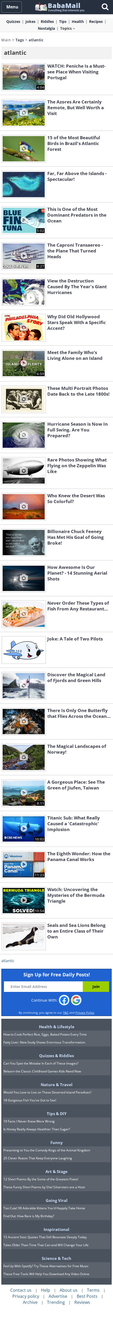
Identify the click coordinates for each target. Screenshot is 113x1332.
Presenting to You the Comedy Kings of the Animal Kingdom (46, 1150)
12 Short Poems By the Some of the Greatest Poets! (40, 1179)
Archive (30, 1302)
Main (6, 39)
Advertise (58, 1296)
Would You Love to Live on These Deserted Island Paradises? (47, 1092)
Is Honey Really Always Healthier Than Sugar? (36, 1129)
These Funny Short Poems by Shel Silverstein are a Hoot (44, 1187)
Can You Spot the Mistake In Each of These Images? (40, 1063)
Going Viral (57, 1200)
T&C (66, 1013)
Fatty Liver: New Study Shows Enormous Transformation (44, 1042)
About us (69, 1290)
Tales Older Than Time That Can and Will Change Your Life (46, 1245)
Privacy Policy (84, 1013)
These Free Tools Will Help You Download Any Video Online (46, 1274)
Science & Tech (56, 1258)
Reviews (82, 1302)
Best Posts (87, 1296)
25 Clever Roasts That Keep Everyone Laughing (37, 1158)
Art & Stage (56, 1171)
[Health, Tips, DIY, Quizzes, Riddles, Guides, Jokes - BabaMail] (59, 6)
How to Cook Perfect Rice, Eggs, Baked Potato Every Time (45, 1034)
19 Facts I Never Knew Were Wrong (29, 1121)
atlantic (7, 960)
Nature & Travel (57, 1084)
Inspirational (56, 1229)
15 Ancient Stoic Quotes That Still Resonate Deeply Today (45, 1237)
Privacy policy (25, 1296)
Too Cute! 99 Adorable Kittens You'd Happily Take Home (44, 1208)
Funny (56, 1142)
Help (45, 1290)
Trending (56, 1302)
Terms (93, 1290)
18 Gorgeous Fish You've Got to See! (29, 1100)
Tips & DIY (56, 1113)
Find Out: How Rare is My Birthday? (28, 1216)
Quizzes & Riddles (56, 1055)
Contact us (21, 1290)
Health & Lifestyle (56, 1026)
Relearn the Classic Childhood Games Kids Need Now (42, 1071)
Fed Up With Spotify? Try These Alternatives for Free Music (46, 1266)
